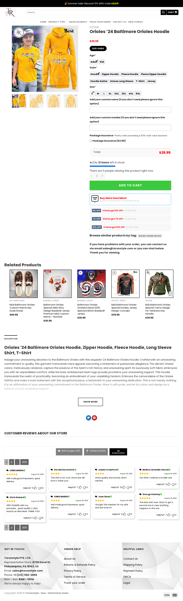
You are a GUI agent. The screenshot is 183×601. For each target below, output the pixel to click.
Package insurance (101, 135)
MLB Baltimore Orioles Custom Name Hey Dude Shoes (22, 307)
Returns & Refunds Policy (79, 565)
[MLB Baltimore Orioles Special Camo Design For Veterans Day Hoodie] (159, 283)
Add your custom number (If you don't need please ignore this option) (127, 119)
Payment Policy (133, 571)
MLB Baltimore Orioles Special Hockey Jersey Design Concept (124, 307)
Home (43, 21)
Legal (126, 583)
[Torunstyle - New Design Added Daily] (12, 12)
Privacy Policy (72, 571)
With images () (70, 450)
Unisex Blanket (78, 21)
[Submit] (163, 12)
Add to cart (130, 185)
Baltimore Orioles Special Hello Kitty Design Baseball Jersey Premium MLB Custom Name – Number (56, 310)
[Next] (73, 58)
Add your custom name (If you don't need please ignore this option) (126, 101)
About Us (69, 559)
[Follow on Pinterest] (94, 418)
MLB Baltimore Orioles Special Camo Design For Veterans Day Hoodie (157, 309)
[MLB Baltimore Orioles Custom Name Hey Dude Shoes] (23, 283)
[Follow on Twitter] (88, 418)
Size (93, 87)
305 (24, 462)
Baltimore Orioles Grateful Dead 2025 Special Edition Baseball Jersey (91, 309)
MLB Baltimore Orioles (150, 236)
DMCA (127, 577)
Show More (90, 401)
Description (10, 338)
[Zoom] (16, 88)
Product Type (56, 21)
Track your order (100, 21)
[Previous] (16, 58)
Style (93, 67)
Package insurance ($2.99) (109, 140)
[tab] (10, 338)
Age (93, 55)
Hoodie (94, 27)
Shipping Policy (132, 565)
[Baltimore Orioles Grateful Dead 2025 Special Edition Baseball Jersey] (91, 283)
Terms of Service (74, 577)
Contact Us (119, 21)
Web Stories (135, 21)
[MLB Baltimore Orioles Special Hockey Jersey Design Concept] (125, 283)
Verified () (97, 450)
